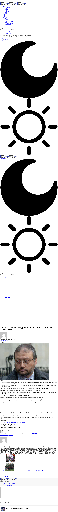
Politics (7, 324)
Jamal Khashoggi (9, 422)
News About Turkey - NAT (5, 340)
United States (23, 422)
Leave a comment (10, 471)
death (5, 422)
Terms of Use (22, 0)
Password (2, 504)
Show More (7, 39)
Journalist (14, 422)
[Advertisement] (29, 315)
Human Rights (3, 324)
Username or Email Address (5, 502)
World (9, 324)
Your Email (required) (4, 430)
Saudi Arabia (18, 422)
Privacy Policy (15, 0)
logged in (6, 476)
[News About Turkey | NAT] (13, 4)
